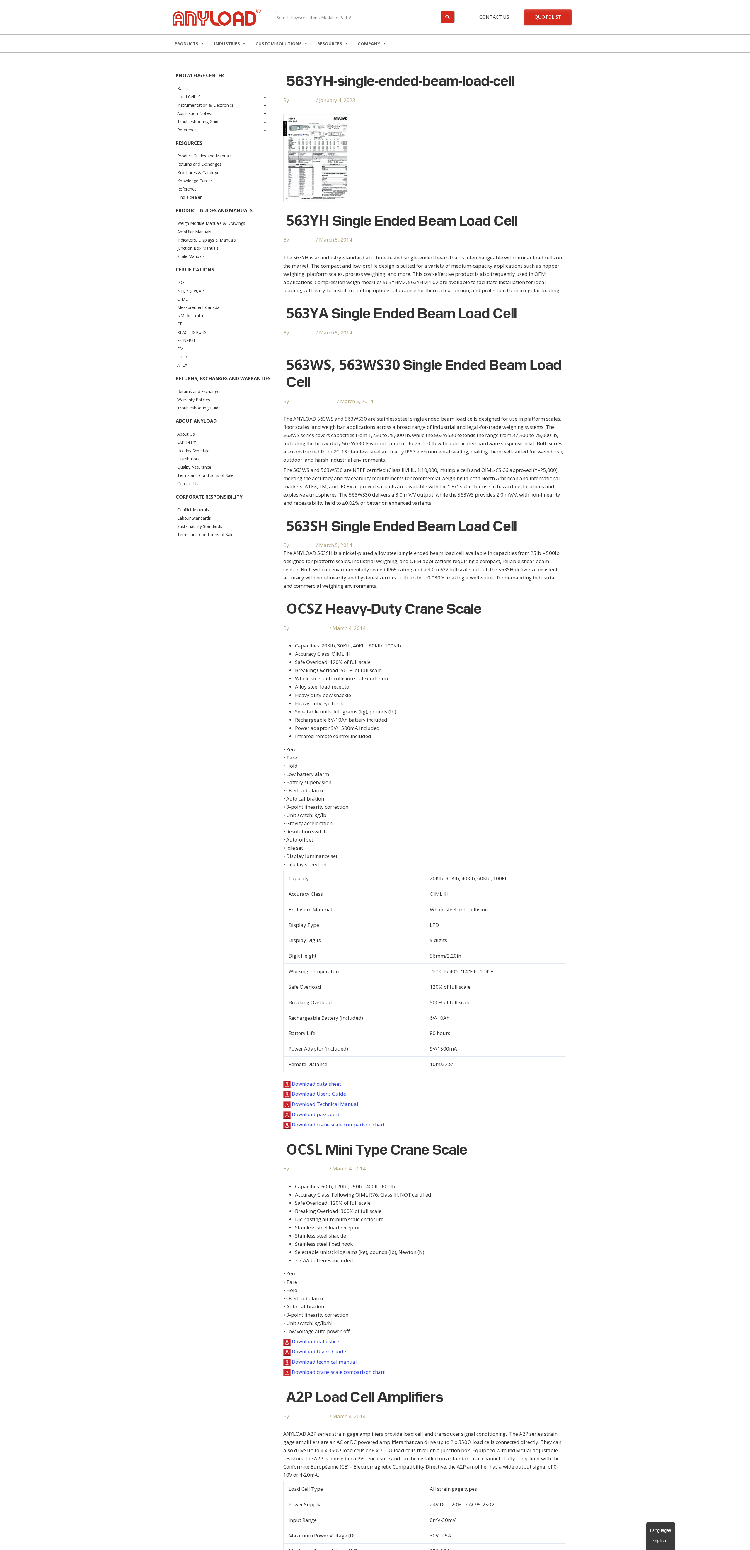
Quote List (547, 17)
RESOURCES (329, 43)
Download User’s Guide (319, 1093)
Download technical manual (324, 1361)
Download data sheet (316, 1083)
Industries (227, 43)
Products (186, 43)
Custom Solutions (278, 43)
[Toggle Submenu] (265, 88)
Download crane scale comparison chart (338, 1124)
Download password (316, 1114)
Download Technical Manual (325, 1104)
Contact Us (494, 17)
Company (369, 43)
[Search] (447, 17)
